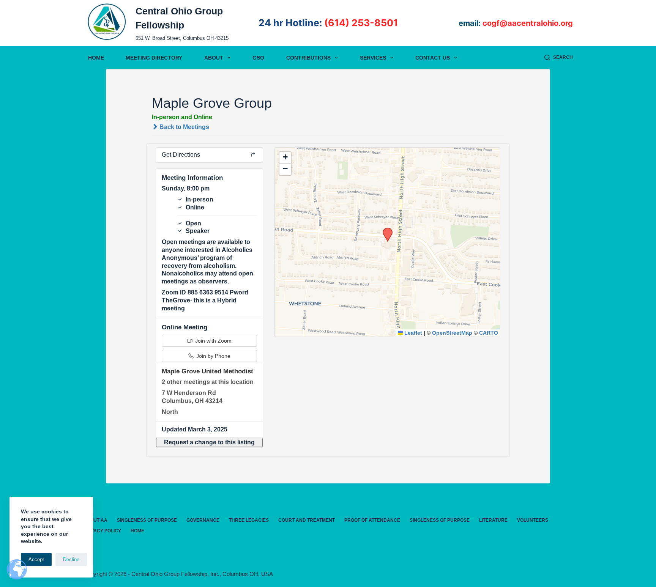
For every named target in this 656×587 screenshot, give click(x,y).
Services (373, 58)
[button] (209, 442)
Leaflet (412, 333)
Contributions (308, 58)
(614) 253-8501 (361, 22)
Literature (493, 520)
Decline (71, 559)
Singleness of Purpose (147, 520)
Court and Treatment (306, 520)
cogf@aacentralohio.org (528, 23)
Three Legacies (249, 520)
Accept (36, 559)
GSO (258, 58)
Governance (202, 520)
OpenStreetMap (452, 333)
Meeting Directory (154, 58)
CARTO (488, 333)
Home (96, 58)
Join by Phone (212, 356)
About (213, 58)
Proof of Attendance (372, 520)
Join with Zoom (213, 341)
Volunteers (532, 520)
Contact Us (432, 58)
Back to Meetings (183, 127)
